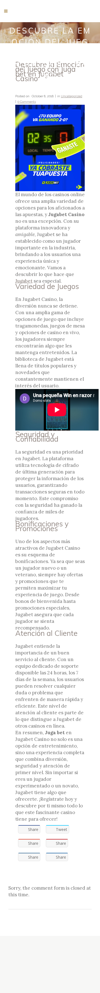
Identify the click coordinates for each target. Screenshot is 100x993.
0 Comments (27, 102)
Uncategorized (71, 96)
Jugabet (23, 281)
